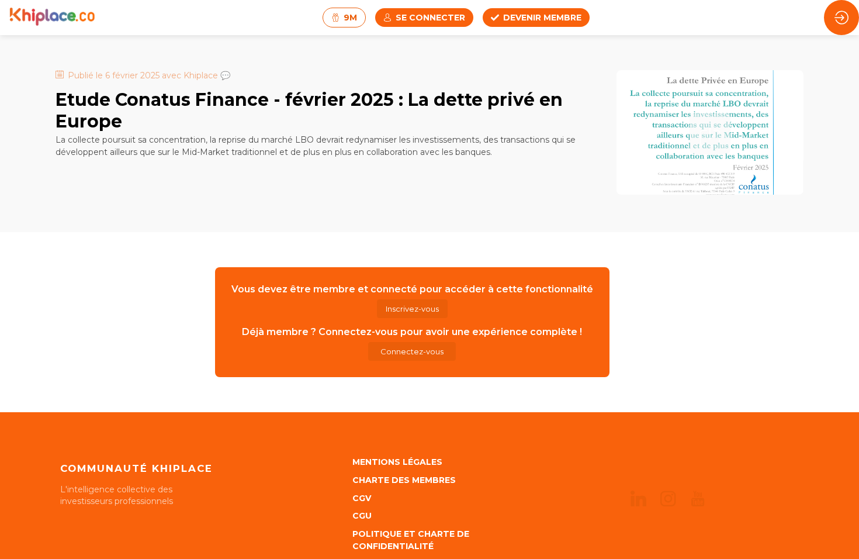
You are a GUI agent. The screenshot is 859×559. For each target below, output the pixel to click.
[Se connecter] (841, 17)
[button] (344, 17)
